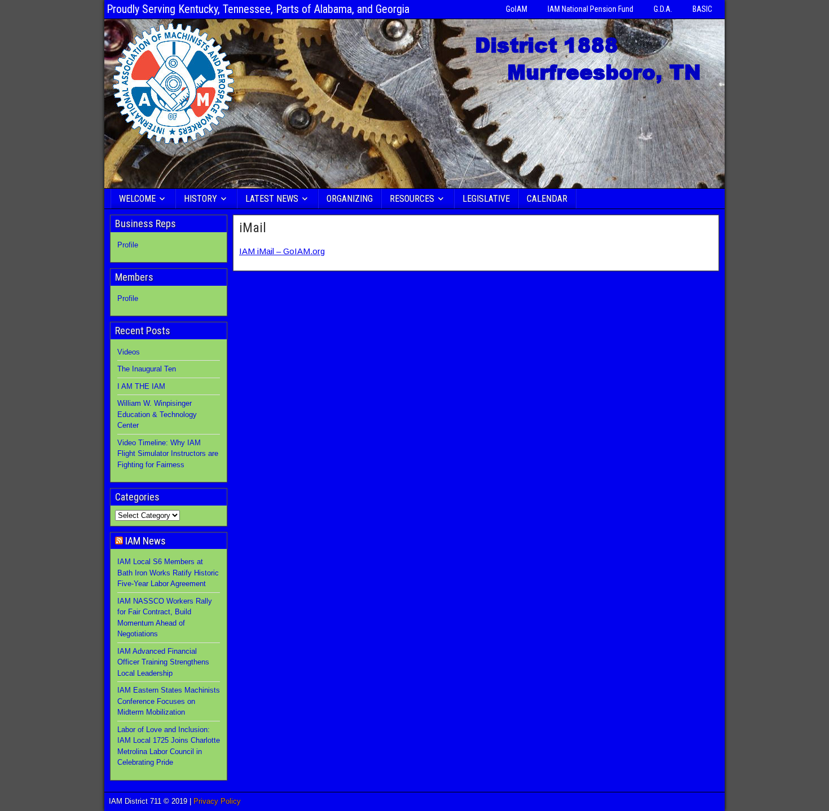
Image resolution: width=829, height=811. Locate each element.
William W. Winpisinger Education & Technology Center (157, 414)
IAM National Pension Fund (590, 9)
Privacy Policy (217, 801)
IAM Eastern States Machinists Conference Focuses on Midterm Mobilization (168, 701)
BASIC (702, 9)
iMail (252, 228)
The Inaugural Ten (146, 369)
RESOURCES (412, 198)
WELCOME (137, 198)
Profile (127, 245)
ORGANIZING (350, 198)
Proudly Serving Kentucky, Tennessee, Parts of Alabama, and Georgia (258, 9)
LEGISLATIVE (486, 198)
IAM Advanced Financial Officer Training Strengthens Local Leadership (163, 662)
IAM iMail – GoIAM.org (282, 251)
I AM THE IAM (141, 386)
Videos (128, 352)
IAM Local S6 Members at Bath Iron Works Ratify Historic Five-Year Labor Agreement (168, 572)
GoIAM (516, 9)
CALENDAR (547, 198)
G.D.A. (663, 9)
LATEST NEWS (271, 198)
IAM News (145, 541)
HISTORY (200, 198)
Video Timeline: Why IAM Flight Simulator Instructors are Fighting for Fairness (167, 453)
